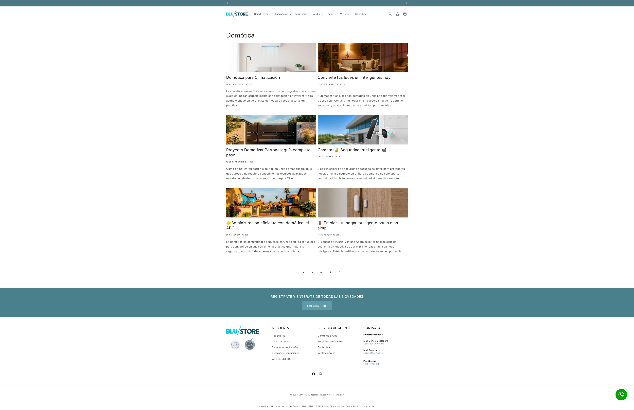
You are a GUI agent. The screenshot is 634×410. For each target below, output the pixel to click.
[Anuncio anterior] (227, 3)
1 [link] (294, 271)
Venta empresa (326, 353)
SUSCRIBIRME (317, 305)
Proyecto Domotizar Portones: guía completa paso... (268, 152)
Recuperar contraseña (285, 347)
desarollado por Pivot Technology (327, 395)
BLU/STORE (304, 395)
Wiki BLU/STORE (281, 358)
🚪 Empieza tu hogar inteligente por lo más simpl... (358, 225)
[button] (390, 14)
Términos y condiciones (285, 353)
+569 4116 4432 (372, 364)
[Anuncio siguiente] (406, 3)
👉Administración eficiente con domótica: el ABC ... (267, 225)
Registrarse (278, 335)
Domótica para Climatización (253, 77)
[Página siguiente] (339, 271)
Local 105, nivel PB (373, 343)
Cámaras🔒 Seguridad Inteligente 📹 (352, 149)
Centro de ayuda (327, 335)
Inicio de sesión (281, 341)
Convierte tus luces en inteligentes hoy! (355, 77)
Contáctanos (325, 347)
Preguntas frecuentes (330, 341)
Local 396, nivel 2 (373, 353)
